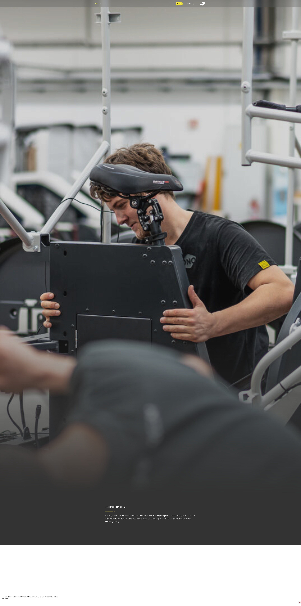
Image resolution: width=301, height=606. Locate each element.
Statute (156, 575)
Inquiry (179, 3)
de (100, 3)
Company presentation (161, 577)
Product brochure (159, 579)
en (96, 3)
